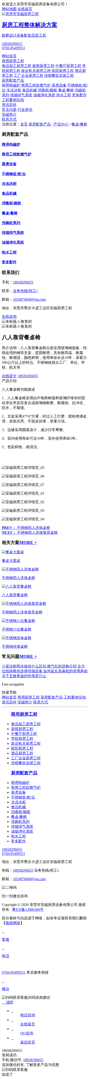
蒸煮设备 (59, 85)
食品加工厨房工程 (16, 66)
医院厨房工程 (63, 71)
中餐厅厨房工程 (68, 66)
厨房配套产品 (13, 80)
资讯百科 (9, 105)
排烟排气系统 (21, 95)
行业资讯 (25, 110)
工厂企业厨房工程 (28, 75)
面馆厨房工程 (43, 66)
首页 (24, 124)
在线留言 (25, 9)
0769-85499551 (13, 48)
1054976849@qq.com (29, 299)
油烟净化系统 (44, 95)
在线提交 (9, 376)
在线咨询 (9, 317)
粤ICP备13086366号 (28, 910)
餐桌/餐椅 (66, 90)
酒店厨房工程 (22, 753)
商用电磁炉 (11, 85)
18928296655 (12, 44)
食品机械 (29, 90)
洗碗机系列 (11, 223)
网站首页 (9, 56)
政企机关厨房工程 (36, 71)
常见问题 (9, 110)
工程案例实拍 (13, 100)
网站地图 (9, 9)
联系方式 (9, 119)
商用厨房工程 (13, 61)
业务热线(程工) (25, 291)
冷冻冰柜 (13, 90)
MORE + (28, 542)
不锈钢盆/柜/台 (14, 174)
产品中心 (61, 124)
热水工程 (63, 95)
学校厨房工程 (22, 739)
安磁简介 (9, 114)
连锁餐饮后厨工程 (59, 75)
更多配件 (79, 95)
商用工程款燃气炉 (36, 85)
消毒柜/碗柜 (47, 90)
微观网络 (13, 923)
